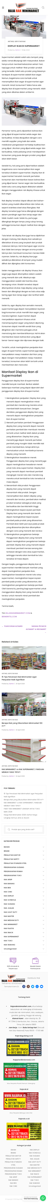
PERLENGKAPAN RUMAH (13, 871)
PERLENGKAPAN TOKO (13, 875)
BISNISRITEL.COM (9, 616)
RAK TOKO (8, 941)
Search (43, 7)
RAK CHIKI (8, 892)
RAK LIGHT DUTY (10, 912)
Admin (17, 50)
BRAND (6, 851)
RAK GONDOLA (10, 900)
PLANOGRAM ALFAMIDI (13, 626)
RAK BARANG (9, 883)
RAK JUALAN (9, 908)
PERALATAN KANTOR (12, 855)
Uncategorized (10, 949)
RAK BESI (7, 888)
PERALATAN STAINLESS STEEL (15, 863)
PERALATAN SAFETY (11, 859)
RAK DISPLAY (9, 896)
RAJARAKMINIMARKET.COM (18, 613)
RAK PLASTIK (9, 928)
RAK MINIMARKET (11, 924)
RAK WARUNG (9, 945)
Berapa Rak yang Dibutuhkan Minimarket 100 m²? (23, 800)
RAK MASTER (9, 916)
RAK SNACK (8, 932)
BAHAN (7, 847)
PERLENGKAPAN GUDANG (14, 867)
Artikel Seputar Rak (17, 41)
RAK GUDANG (9, 904)
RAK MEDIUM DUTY (11, 920)
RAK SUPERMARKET (11, 936)
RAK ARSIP (8, 879)
